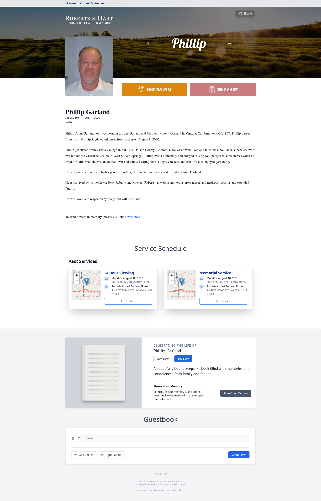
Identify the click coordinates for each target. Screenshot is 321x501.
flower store (132, 216)
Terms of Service (170, 484)
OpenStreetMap (164, 490)
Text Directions (128, 301)
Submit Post (238, 455)
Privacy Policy (150, 484)
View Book (163, 358)
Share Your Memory (235, 393)
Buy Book (183, 358)
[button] (86, 281)
